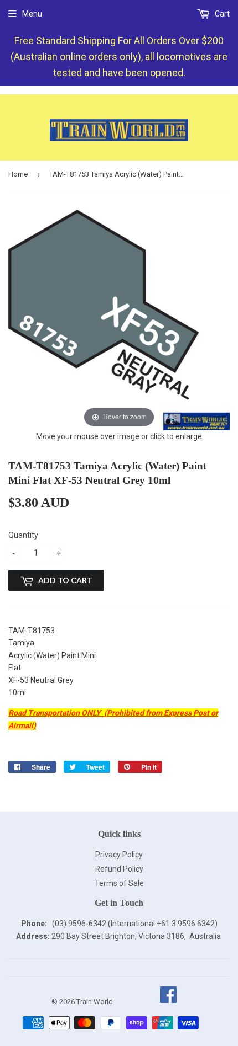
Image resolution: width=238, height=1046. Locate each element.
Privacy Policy (119, 854)
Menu (32, 13)
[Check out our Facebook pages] (168, 1001)
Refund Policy (119, 868)
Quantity (23, 535)
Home (18, 174)
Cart (221, 13)
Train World (94, 1001)
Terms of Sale (119, 883)
